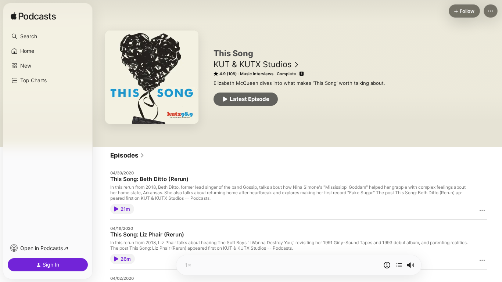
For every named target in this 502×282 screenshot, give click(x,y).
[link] (127, 155)
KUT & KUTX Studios (253, 64)
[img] (33, 16)
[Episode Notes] (387, 265)
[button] (47, 36)
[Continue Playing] (399, 265)
